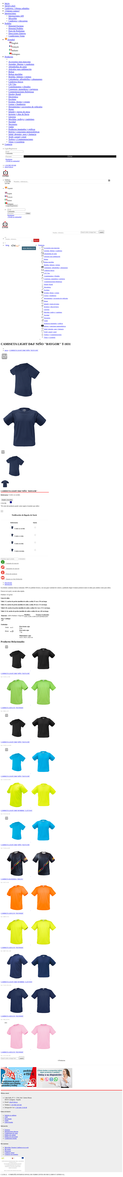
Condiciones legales (11, 1138)
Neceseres (12, 124)
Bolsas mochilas (15, 74)
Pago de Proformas (16, 31)
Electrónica (13, 96)
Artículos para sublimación (20, 69)
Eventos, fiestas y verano (19, 101)
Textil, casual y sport (17, 137)
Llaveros (12, 116)
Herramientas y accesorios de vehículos (25, 106)
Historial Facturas (16, 26)
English (15, 43)
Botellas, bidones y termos (19, 76)
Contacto (8, 144)
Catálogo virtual (9, 1153)
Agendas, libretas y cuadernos (21, 64)
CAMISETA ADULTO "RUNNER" (12, 708)
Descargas (8, 1151)
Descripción (8, 583)
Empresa (7, 1130)
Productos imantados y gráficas (21, 129)
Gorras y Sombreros (17, 104)
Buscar (36, 240)
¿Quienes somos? (12, 11)
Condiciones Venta (16, 36)
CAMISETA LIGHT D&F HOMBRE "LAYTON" (16, 810)
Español (11, 39)
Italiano (15, 50)
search (101, 232)
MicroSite (12, 18)
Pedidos (8, 23)
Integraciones (10, 13)
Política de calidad (10, 1135)
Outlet (11, 127)
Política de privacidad (11, 1137)
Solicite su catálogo (10, 1115)
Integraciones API (16, 16)
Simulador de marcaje (12, 568)
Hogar (11, 109)
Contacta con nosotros (11, 1154)
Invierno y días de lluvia (18, 114)
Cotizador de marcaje (12, 563)
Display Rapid (14, 94)
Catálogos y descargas (18, 21)
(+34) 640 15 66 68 (21, 1107)
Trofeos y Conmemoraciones (20, 139)
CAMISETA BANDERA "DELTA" (12, 879)
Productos (9, 56)
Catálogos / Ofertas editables (17, 8)
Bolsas (11, 71)
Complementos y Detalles (19, 86)
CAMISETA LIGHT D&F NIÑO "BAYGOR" (23, 350)
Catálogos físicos (15, 81)
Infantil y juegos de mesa (19, 111)
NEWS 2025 (10, 6)
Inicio (7, 3)
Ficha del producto (11, 574)
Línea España (9, 1122)
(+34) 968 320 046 (10, 165)
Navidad (12, 122)
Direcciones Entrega (17, 33)
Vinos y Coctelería (16, 142)
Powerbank (8, 1119)
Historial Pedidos (15, 28)
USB (6, 1117)
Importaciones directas (11, 1131)
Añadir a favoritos (7, 500)
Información (8, 584)
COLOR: (4, 503)
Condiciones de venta (11, 1133)
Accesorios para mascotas (19, 61)
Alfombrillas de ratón (17, 66)
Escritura (12, 99)
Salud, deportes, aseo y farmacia (22, 134)
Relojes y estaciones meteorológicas (23, 132)
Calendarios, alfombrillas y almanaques (25, 79)
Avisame (22, 559)
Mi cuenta (8, 1149)
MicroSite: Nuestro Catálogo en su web (17, 1147)
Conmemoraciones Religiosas (21, 91)
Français (15, 47)
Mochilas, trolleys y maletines (21, 119)
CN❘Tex (12, 84)
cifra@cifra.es (9, 167)
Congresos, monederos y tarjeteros (23, 89)
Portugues (16, 54)
